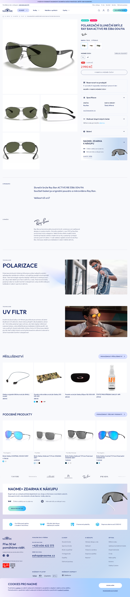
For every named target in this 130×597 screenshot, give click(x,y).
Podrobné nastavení (110, 590)
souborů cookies (63, 590)
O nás (102, 5)
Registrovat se (17, 508)
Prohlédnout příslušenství (111, 356)
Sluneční (15, 16)
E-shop (21, 10)
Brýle (8, 16)
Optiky (65, 10)
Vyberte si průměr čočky (104, 72)
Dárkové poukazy (122, 5)
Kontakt (108, 5)
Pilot (22, 16)
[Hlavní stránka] (8, 10)
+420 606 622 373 (24, 5)
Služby (35, 10)
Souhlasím (110, 585)
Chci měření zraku (120, 10)
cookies (18, 588)
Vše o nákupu (96, 5)
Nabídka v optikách (51, 10)
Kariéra (114, 5)
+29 (44, 401)
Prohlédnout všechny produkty (109, 414)
